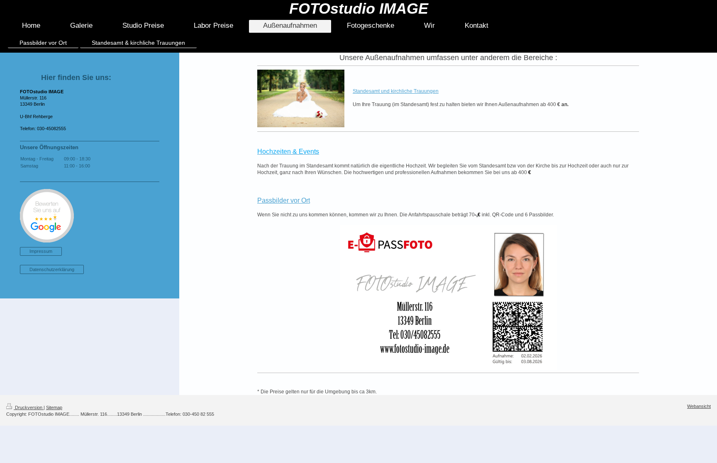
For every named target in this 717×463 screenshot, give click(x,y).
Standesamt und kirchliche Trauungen (396, 91)
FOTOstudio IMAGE (358, 8)
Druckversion (29, 407)
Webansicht (699, 406)
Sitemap (54, 407)
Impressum (40, 251)
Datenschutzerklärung (51, 269)
